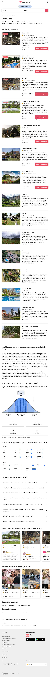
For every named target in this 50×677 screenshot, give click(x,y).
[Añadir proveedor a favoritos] (18, 34)
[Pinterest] (8, 664)
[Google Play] (40, 640)
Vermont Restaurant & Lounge (31, 125)
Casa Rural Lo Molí (26, 288)
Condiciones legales (6, 636)
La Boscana (24, 270)
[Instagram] (11, 664)
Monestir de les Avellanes (28, 232)
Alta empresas (4, 650)
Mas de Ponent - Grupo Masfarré (30, 326)
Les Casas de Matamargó (29, 148)
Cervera (27, 613)
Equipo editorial (5, 653)
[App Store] (30, 640)
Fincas (13, 15)
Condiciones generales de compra (9, 638)
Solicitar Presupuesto (41, 48)
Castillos (29, 625)
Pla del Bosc (25, 56)
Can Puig (24, 213)
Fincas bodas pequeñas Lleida (23, 605)
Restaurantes (14, 625)
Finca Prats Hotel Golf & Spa (30, 101)
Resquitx (24, 78)
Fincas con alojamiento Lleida (8, 605)
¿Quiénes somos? (5, 651)
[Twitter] (5, 664)
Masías (3, 625)
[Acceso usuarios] (47, 2)
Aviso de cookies (5, 642)
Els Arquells (25, 251)
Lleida (3, 613)
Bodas (3, 15)
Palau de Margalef (27, 171)
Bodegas (35, 625)
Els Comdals (25, 33)
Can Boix (24, 194)
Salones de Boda (22, 625)
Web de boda (4, 657)
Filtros (6, 29)
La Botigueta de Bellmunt (28, 307)
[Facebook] (3, 664)
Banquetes (8, 15)
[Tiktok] (17, 664)
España (30, 664)
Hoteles (8, 625)
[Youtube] (14, 664)
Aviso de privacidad (6, 640)
